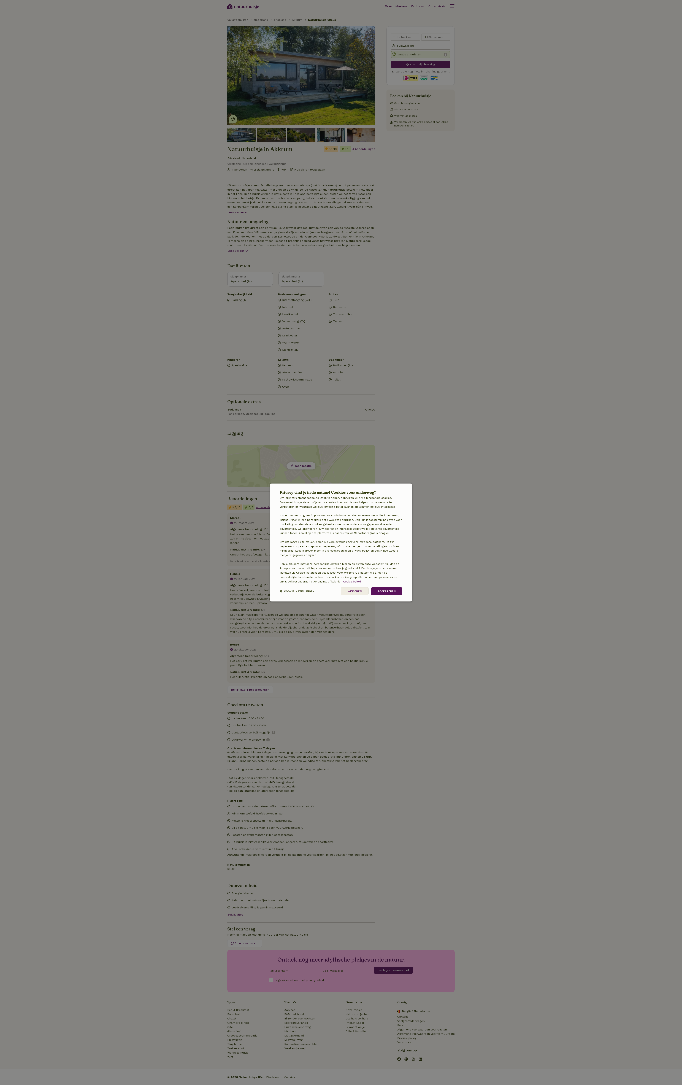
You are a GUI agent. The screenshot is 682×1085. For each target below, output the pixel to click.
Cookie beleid (352, 581)
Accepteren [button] (387, 591)
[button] (297, 591)
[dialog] (341, 542)
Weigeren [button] (355, 591)
